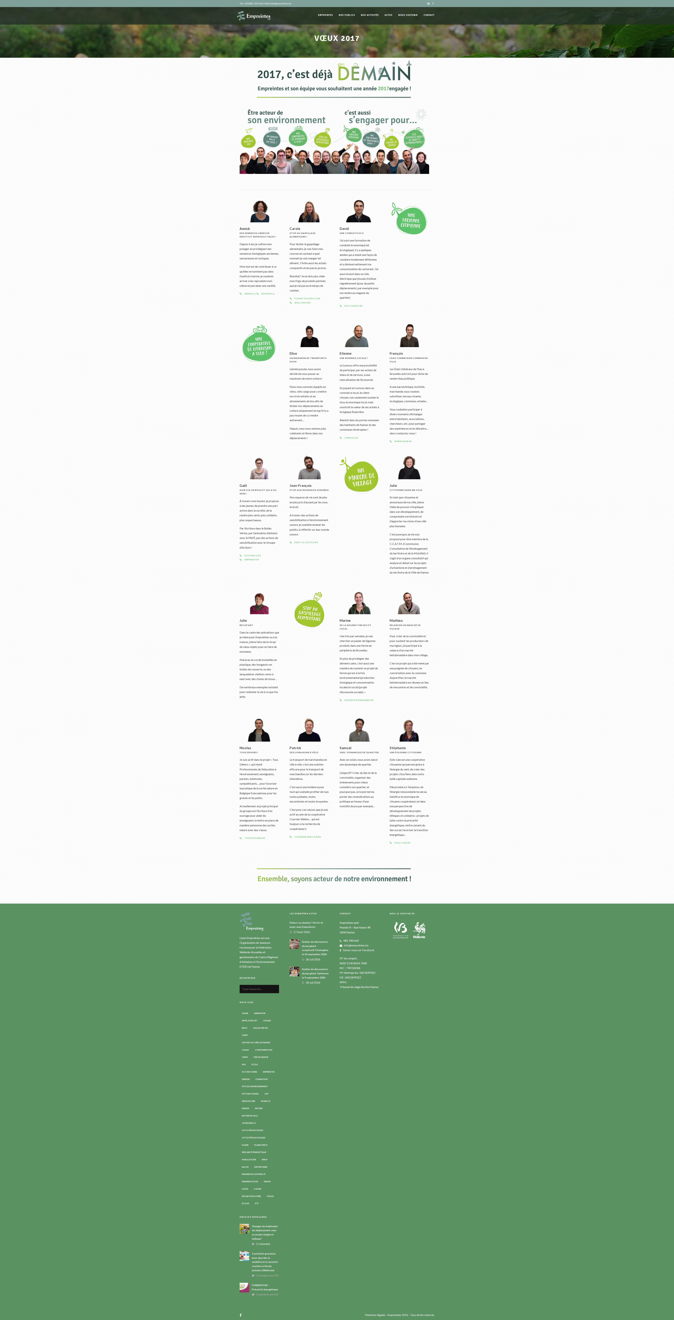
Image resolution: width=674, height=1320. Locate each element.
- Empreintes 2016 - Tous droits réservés (410, 1314)
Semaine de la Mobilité (254, 1174)
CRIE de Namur (260, 1057)
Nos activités (370, 15)
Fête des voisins (250, 1094)
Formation (262, 1079)
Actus (388, 15)
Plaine (245, 1145)
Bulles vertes (260, 1028)
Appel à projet (249, 1020)
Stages (257, 1189)
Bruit (245, 1028)
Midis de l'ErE (248, 1101)
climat (245, 1050)
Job (266, 1094)
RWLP (264, 1159)
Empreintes (269, 1072)
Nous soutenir (408, 15)
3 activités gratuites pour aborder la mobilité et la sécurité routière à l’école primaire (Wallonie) (265, 1262)
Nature (259, 1108)
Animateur (259, 1013)
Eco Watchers (249, 1072)
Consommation (263, 1050)
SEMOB (267, 1181)
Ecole (255, 1064)
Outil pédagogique (252, 1130)
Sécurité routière (251, 1196)
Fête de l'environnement (255, 1086)
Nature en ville (250, 1116)
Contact (429, 15)
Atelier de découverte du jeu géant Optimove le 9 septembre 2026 (315, 973)
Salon (245, 1167)
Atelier (267, 1020)
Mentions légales (375, 1314)
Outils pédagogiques (253, 1137)
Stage (245, 1189)
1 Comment (263, 1243)
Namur (245, 1108)
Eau (244, 1064)
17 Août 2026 (301, 932)
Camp (245, 1035)
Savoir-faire (260, 1167)
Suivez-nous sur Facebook (358, 950)
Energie (246, 1079)
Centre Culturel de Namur (256, 1042)
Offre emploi (249, 1123)
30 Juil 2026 (313, 959)
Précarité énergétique (254, 1152)
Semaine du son (250, 1181)
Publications (249, 1159)
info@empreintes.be (356, 945)
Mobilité (265, 1101)
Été (257, 1203)
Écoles (245, 1203)
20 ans (245, 1013)
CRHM (245, 1057)
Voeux (270, 1196)
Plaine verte (260, 1145)
